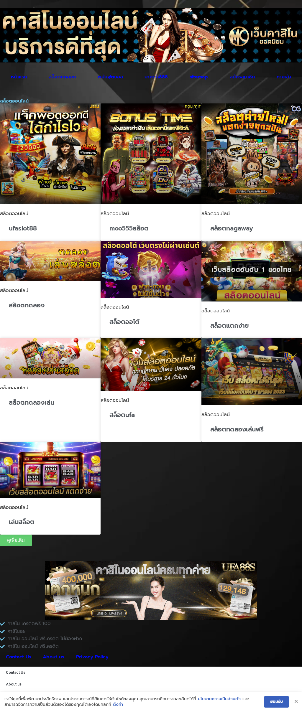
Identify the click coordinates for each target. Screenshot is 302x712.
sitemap (199, 76)
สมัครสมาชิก (242, 76)
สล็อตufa (122, 415)
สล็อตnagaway (231, 228)
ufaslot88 (23, 228)
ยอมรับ (276, 701)
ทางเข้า (284, 76)
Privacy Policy (92, 656)
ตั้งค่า (118, 705)
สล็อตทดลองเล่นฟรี (237, 429)
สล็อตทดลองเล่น (31, 402)
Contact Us (18, 656)
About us (53, 656)
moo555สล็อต (129, 228)
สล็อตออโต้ (124, 322)
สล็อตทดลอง (62, 76)
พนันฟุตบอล (110, 76)
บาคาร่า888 (156, 76)
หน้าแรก (19, 76)
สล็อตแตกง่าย (229, 325)
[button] (16, 540)
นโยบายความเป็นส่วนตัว (219, 699)
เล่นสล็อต (22, 522)
